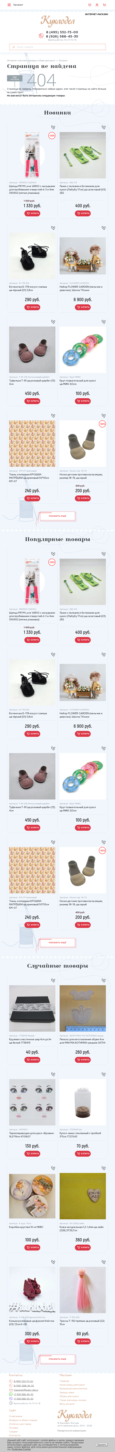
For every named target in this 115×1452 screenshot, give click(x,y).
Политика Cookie (21, 1449)
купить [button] (35, 213)
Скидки (13, 1432)
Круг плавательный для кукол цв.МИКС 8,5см (78, 382)
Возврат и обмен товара (23, 1420)
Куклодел (74, 20)
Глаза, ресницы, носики (73, 1400)
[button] (57, 515)
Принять (102, 1444)
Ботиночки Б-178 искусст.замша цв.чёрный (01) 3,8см (28, 289)
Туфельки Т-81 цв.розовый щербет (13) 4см (32, 382)
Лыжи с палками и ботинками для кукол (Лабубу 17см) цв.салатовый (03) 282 (83, 189)
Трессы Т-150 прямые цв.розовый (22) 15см (82, 1323)
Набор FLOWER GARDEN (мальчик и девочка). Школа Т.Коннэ (81, 289)
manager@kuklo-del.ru (26, 1390)
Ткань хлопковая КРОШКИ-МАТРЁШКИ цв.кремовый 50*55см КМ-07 (29, 478)
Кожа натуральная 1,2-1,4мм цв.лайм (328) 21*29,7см (82, 1229)
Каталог (18, 5)
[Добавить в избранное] (53, 126)
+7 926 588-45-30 (23, 1394)
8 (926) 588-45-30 (62, 36)
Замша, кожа (67, 1393)
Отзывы (13, 1428)
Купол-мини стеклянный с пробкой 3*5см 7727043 (80, 1135)
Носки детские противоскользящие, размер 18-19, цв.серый (81, 476)
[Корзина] (104, 5)
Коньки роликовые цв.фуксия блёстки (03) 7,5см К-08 (31, 1323)
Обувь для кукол (69, 1396)
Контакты (14, 1435)
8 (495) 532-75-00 (62, 32)
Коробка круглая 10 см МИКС (26, 1227)
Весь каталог (67, 1404)
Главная (64, 1381)
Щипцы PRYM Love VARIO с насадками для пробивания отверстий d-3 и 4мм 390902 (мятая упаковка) (32, 189)
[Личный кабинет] (97, 5)
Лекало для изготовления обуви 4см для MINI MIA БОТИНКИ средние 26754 (82, 1041)
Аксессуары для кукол (72, 1385)
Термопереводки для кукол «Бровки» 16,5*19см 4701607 (31, 1135)
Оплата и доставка (20, 1424)
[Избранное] (89, 5)
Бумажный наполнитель (73, 1389)
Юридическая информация (72, 1431)
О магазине (15, 1416)
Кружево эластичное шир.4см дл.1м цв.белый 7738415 (30, 1041)
